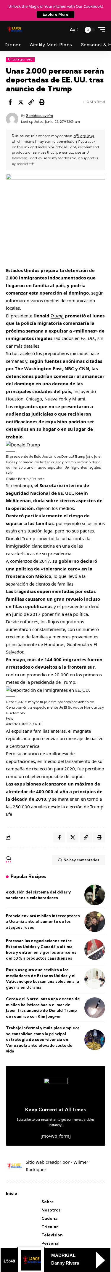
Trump (57, 316)
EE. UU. (88, 338)
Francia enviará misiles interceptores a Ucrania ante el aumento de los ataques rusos (43, 921)
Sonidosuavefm (39, 116)
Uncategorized (20, 59)
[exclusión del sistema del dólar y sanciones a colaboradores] (94, 895)
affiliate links (83, 136)
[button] (62, 29)
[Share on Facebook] (10, 102)
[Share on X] (21, 102)
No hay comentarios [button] (81, 860)
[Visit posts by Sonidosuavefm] (12, 119)
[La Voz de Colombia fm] (15, 30)
